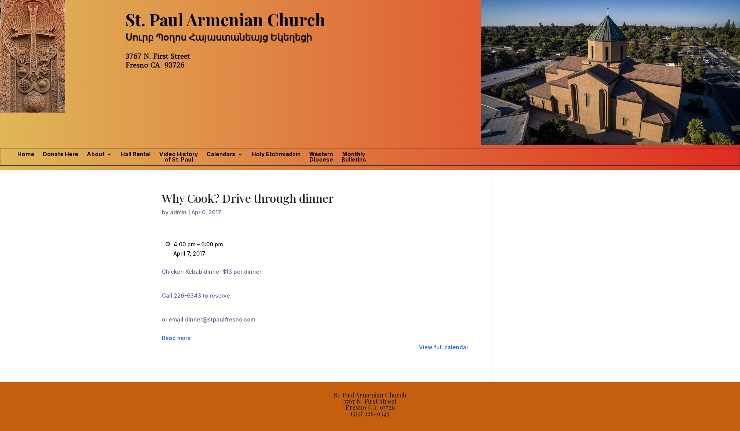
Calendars (221, 154)
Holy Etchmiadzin (276, 154)
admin (178, 212)
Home (25, 154)
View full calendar (443, 347)
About (95, 154)
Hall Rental (136, 154)
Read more (176, 338)
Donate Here (60, 154)
